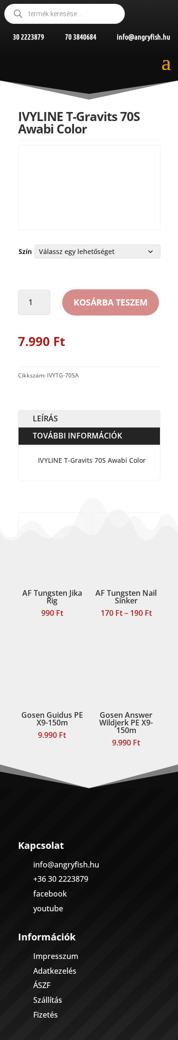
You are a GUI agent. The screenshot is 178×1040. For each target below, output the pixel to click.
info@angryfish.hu (66, 864)
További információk (77, 435)
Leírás (45, 418)
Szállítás (47, 1000)
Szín (25, 251)
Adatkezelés (54, 971)
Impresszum (55, 956)
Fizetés (45, 1014)
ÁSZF (41, 985)
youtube (48, 908)
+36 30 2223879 (60, 879)
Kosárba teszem (111, 302)
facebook (50, 893)
